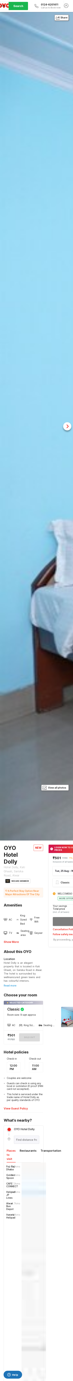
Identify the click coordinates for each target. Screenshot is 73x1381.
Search (18, 6)
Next (67, 426)
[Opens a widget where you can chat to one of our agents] (12, 1375)
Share (64, 17)
